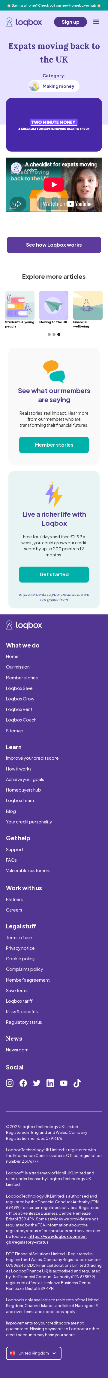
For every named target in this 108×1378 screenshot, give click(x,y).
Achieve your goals (25, 779)
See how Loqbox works (54, 244)
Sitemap (14, 730)
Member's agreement (28, 980)
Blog (11, 811)
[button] (96, 21)
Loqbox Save (19, 688)
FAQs (11, 860)
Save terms (17, 990)
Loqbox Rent (19, 709)
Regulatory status (24, 1022)
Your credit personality (29, 821)
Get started (54, 574)
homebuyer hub (82, 5)
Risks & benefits (22, 1011)
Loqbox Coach (21, 719)
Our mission (18, 666)
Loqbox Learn (20, 800)
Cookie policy (20, 958)
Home (12, 656)
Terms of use (19, 937)
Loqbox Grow (20, 698)
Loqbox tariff (19, 1001)
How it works (19, 768)
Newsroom (17, 1049)
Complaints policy (24, 969)
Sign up (71, 22)
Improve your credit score (32, 758)
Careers (14, 909)
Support (14, 849)
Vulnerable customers (28, 870)
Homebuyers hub (23, 789)
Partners (14, 899)
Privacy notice (20, 948)
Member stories (54, 444)
